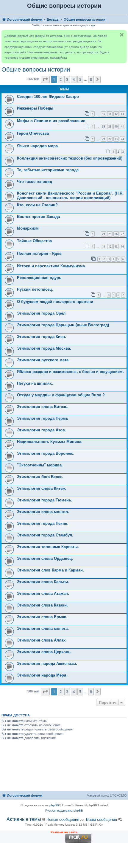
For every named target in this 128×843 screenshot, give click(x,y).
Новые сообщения (62, 819)
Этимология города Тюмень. (44, 500)
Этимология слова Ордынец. (45, 558)
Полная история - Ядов (39, 253)
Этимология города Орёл (41, 313)
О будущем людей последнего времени (55, 301)
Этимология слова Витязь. (42, 406)
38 (103, 126)
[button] (45, 79)
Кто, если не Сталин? (37, 205)
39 (109, 126)
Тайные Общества (34, 241)
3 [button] (67, 79)
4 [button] (74, 79)
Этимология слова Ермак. (42, 617)
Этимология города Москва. (44, 348)
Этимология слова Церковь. (44, 652)
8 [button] (91, 79)
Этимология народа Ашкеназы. (47, 663)
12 (116, 114)
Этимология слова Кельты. (43, 582)
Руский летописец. (35, 289)
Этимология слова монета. (43, 628)
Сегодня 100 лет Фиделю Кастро (48, 96)
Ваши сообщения (101, 819)
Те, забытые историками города (48, 170)
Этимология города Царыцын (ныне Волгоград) (63, 325)
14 (122, 246)
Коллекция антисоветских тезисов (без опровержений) (69, 158)
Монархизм (28, 228)
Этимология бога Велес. (40, 476)
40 (116, 126)
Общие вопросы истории (35, 69)
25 (109, 234)
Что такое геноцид (34, 181)
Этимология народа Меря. (42, 675)
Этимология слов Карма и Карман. (50, 570)
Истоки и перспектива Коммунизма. (51, 266)
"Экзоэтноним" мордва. (40, 465)
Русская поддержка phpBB (64, 810)
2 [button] (61, 79)
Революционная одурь (39, 277)
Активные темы (24, 819)
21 (103, 139)
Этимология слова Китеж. (41, 488)
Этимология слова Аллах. (42, 640)
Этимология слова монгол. (43, 512)
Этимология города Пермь (42, 418)
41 (122, 126)
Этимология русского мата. (43, 360)
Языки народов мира (37, 146)
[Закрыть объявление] (122, 35)
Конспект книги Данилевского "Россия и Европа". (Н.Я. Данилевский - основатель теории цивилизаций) (70, 195)
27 (122, 234)
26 (116, 234)
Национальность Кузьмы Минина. (49, 441)
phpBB (54, 805)
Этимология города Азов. (41, 430)
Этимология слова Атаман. (43, 593)
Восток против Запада (38, 216)
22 (109, 139)
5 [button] (80, 79)
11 (109, 114)
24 (122, 139)
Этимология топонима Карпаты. (48, 547)
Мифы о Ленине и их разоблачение (51, 121)
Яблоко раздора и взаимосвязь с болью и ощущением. (70, 371)
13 (122, 114)
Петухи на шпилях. (35, 383)
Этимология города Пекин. (42, 523)
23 (116, 139)
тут (93, 25)
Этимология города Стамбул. (45, 535)
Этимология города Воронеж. (45, 453)
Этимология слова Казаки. (42, 605)
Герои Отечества (33, 133)
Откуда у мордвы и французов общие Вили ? (61, 395)
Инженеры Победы (35, 108)
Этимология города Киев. (41, 336)
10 (103, 114)
